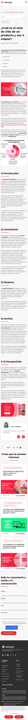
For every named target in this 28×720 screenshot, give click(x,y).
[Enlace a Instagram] (5, 655)
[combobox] (12, 17)
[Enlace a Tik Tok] (15, 655)
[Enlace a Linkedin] (8, 655)
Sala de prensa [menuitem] (5, 678)
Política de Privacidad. (10, 704)
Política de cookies (20, 679)
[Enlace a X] (13, 655)
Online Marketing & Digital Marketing (13, 467)
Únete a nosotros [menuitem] (5, 676)
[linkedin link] (18, 436)
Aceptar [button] (9, 716)
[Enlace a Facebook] (10, 655)
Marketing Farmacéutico (10, 505)
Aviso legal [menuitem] (18, 668)
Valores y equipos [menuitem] (6, 673)
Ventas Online (5, 21)
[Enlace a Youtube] (3, 655)
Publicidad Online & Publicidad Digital (13, 541)
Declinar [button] (19, 716)
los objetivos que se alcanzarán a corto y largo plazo (14, 125)
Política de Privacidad (20, 623)
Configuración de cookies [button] (14, 713)
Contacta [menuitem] (4, 681)
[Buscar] (25, 17)
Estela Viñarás (20, 495)
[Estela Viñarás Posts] (23, 436)
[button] (26, 2)
